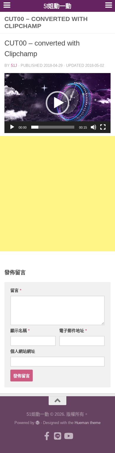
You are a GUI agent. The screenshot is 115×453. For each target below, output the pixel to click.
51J (14, 65)
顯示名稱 (19, 330)
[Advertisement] (57, 193)
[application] (57, 103)
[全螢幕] (103, 127)
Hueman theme (88, 422)
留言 (15, 290)
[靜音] (93, 127)
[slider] (52, 127)
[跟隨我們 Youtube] (68, 436)
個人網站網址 (22, 351)
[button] (57, 103)
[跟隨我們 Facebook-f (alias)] (47, 436)
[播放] (12, 127)
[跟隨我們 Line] (57, 436)
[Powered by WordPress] (38, 423)
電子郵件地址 (73, 330)
